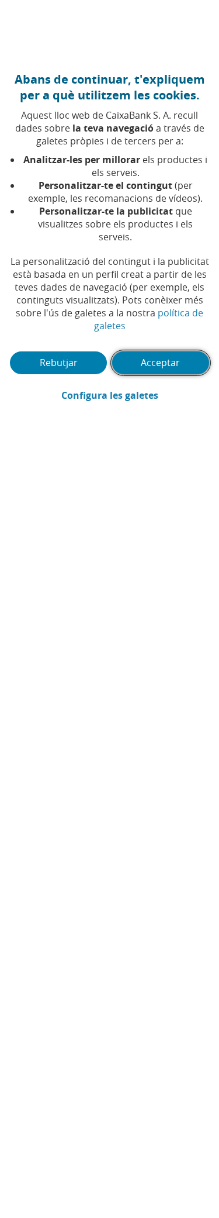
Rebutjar (59, 362)
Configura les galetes (135, 395)
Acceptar (160, 362)
